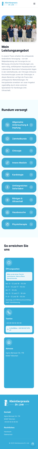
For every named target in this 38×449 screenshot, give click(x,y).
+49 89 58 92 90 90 (13, 323)
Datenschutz (8, 434)
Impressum (7, 431)
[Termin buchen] (33, 444)
